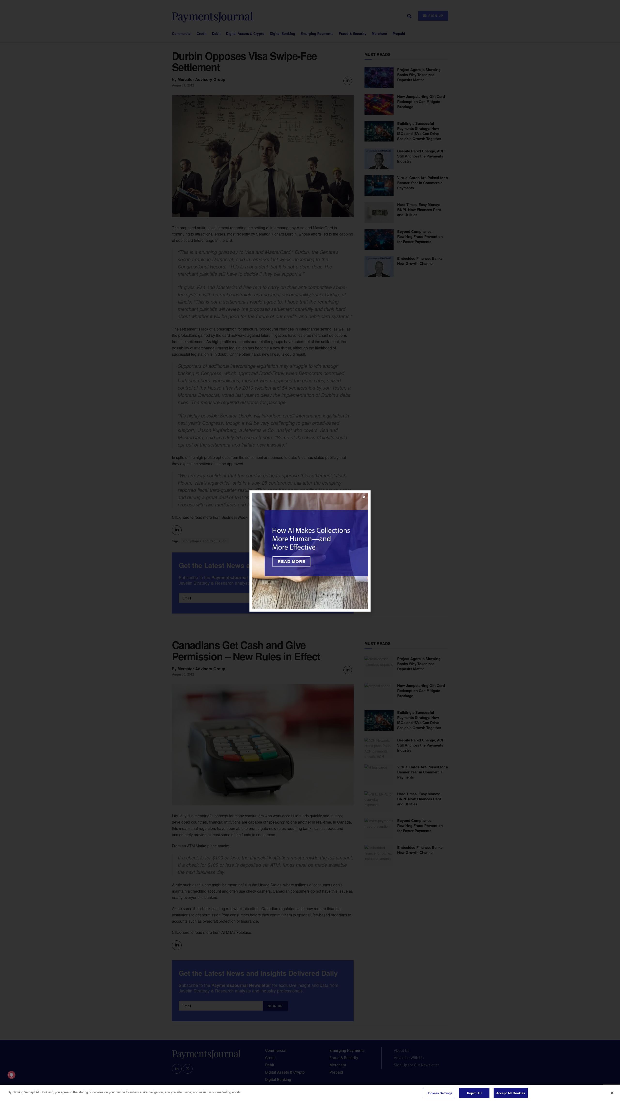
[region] (310, 1093)
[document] (310, 551)
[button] (364, 497)
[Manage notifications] (11, 1075)
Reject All (474, 1093)
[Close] (612, 1092)
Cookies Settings (439, 1093)
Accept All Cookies (510, 1093)
